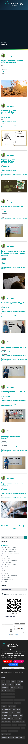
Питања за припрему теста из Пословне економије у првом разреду (13, 253)
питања (18, 267)
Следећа (15, 528)
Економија (7, 558)
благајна (4, 684)
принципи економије (6, 724)
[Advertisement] (14, 27)
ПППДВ (8, 681)
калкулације (17, 703)
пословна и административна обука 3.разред (11, 718)
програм (14, 724)
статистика (4, 730)
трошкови (11, 730)
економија (12, 687)
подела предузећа (6, 712)
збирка (3, 703)
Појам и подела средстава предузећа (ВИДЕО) (12, 62)
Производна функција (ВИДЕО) (13, 347)
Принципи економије (10, 551)
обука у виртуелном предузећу (8, 709)
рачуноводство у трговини (7, 727)
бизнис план (20, 681)
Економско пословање (10, 560)
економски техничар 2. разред (8, 174)
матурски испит (12, 706)
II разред (8, 214)
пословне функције (7, 360)
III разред (5, 566)
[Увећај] (21, 598)
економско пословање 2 (7, 699)
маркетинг (4, 706)
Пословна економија (11, 71)
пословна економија (16, 712)
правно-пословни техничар (18, 721)
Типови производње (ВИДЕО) (13, 392)
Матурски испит (8, 579)
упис (16, 730)
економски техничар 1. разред (8, 74)
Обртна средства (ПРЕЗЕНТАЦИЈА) (8, 161)
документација (5, 687)
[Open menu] (25, 8)
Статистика (7, 571)
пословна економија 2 (17, 715)
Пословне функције (21, 311)
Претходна (4, 525)
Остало (5, 581)
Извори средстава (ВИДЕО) (12, 206)
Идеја (3, 681)
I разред (3, 71)
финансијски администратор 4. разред (10, 737)
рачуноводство (22, 724)
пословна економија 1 (6, 715)
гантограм (18, 684)
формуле (22, 737)
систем (23, 727)
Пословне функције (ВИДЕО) (12, 303)
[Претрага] (25, 537)
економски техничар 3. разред (8, 696)
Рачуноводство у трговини (11, 553)
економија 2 (19, 687)
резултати (17, 727)
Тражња (13, 681)
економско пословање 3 (19, 699)
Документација (9, 562)
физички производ (6, 734)
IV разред (5, 573)
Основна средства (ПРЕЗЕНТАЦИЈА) (8, 112)
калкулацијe (9, 703)
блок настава (10, 684)
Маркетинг (7, 577)
